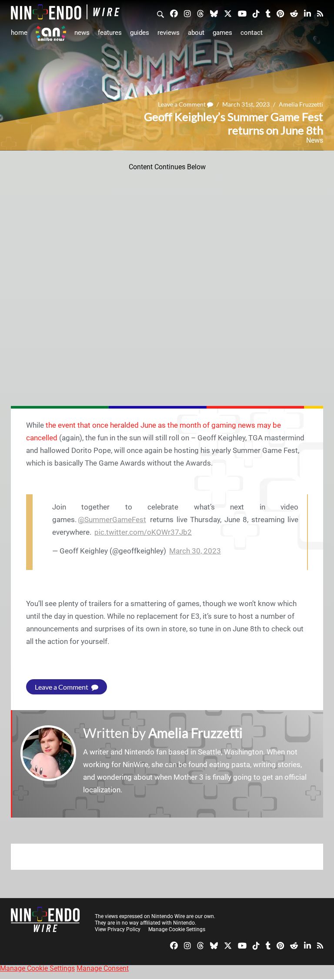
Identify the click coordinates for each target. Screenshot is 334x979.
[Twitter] (228, 13)
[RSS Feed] (320, 13)
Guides (139, 33)
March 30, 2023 (195, 550)
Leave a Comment (182, 104)
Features (110, 33)
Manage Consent (103, 968)
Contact (251, 33)
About (196, 33)
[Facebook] (174, 13)
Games (222, 33)
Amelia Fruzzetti (301, 104)
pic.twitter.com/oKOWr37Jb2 (143, 532)
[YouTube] (242, 13)
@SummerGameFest (112, 519)
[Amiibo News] (51, 33)
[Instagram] (187, 13)
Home (19, 33)
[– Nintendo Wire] (65, 12)
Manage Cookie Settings (176, 929)
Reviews (168, 33)
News (82, 33)
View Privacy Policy (117, 929)
